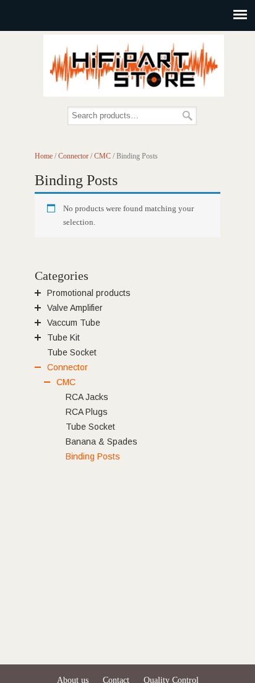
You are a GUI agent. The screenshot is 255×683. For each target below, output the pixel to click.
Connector (73, 156)
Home (44, 156)
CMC (102, 156)
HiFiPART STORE (134, 66)
